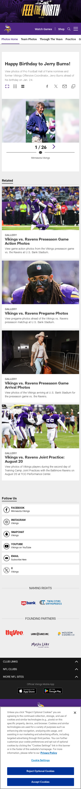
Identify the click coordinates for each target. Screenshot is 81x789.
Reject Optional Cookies (41, 771)
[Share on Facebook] (47, 88)
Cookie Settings (40, 760)
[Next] (53, 146)
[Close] (75, 713)
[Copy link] (73, 87)
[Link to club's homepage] (7, 27)
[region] (40, 748)
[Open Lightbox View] (40, 131)
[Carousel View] (7, 87)
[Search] (68, 28)
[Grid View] (15, 87)
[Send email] (64, 88)
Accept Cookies (40, 781)
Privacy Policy (48, 752)
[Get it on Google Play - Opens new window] (52, 692)
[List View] (23, 87)
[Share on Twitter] (56, 88)
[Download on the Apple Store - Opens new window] (27, 691)
